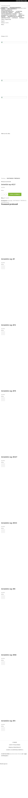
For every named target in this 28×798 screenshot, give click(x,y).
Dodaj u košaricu (15, 194)
